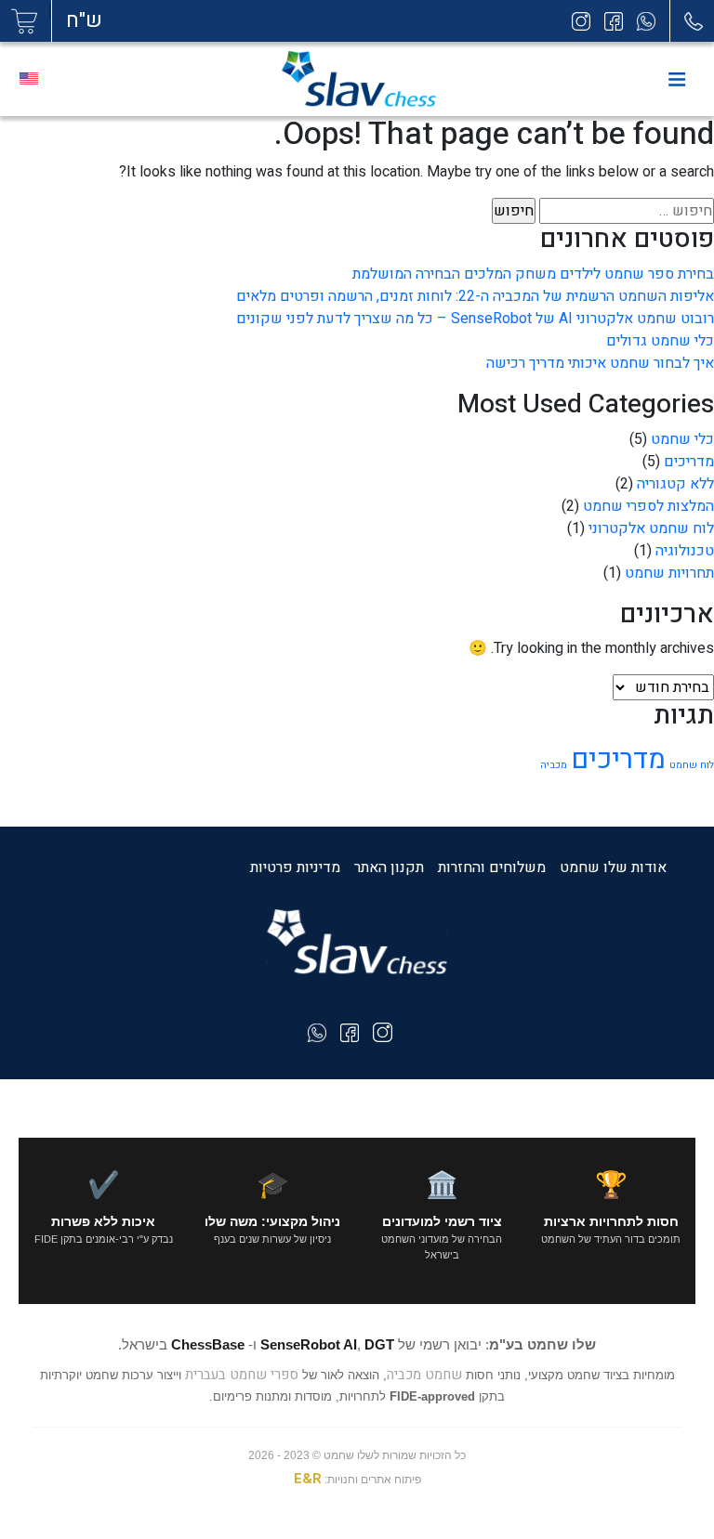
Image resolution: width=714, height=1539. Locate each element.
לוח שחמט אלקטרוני (651, 528)
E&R (308, 1478)
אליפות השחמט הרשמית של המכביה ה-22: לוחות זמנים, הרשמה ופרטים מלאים (475, 296)
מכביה (553, 765)
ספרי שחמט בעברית (241, 1374)
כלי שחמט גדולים (660, 341)
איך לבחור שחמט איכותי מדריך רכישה (600, 363)
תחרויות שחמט (669, 573)
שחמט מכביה (424, 1374)
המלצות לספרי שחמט (648, 506)
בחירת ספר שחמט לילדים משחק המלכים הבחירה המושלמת (533, 274)
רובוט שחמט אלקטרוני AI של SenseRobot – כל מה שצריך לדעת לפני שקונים (475, 318)
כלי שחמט (682, 439)
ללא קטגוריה (675, 484)
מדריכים (689, 461)
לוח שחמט (691, 765)
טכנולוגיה (684, 551)
